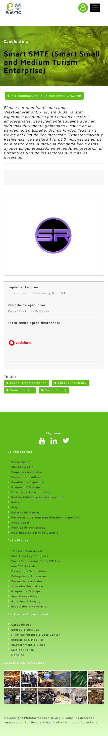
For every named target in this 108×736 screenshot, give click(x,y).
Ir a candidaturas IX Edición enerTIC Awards (46, 96)
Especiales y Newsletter (29, 606)
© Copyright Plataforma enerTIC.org (32, 717)
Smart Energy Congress (29, 556)
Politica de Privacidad (28, 527)
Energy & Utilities (25, 629)
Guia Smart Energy (26, 601)
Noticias (17, 654)
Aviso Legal (20, 522)
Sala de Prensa (22, 649)
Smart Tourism (22, 390)
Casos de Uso (21, 624)
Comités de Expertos (27, 482)
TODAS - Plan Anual (26, 551)
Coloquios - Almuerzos (29, 576)
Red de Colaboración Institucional (38, 497)
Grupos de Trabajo (25, 487)
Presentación (21, 462)
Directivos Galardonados (30, 492)
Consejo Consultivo (26, 477)
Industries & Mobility (27, 639)
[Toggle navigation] (95, 8)
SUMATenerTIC (22, 467)
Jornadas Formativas (27, 586)
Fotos (15, 502)
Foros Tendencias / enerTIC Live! (37, 561)
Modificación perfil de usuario (35, 532)
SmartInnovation (24, 596)
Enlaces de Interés (25, 512)
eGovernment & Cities (28, 644)
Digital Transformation (28, 383)
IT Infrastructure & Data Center (35, 634)
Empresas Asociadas (27, 472)
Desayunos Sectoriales (28, 571)
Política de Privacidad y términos (51, 722)
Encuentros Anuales (26, 581)
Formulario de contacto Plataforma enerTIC (45, 517)
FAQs (15, 507)
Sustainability (56, 390)
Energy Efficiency (72, 383)
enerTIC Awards (23, 566)
